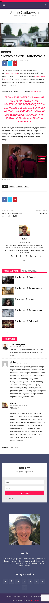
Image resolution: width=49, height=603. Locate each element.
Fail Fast (43, 214)
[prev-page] (3, 332)
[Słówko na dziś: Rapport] (8, 280)
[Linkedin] (22, 256)
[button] (4, 5)
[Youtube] (24, 260)
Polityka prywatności (36, 596)
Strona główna (5, 49)
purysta (11, 186)
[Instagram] (17, 256)
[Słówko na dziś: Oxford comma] (8, 291)
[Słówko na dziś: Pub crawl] (8, 324)
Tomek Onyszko (17, 345)
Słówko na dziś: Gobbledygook (28, 310)
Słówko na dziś (17, 49)
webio (37, 600)
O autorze (9, 596)
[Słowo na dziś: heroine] (8, 302)
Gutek (7, 60)
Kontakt (25, 596)
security (19, 186)
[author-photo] (24, 236)
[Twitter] (10, 63)
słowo (26, 186)
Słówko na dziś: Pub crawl (26, 321)
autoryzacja (35, 91)
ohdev (13, 362)
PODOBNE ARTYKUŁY (11, 271)
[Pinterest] (15, 63)
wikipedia (6, 79)
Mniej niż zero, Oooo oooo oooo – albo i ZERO (12, 215)
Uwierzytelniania (11, 73)
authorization (39, 76)
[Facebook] (4, 63)
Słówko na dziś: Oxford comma (28, 288)
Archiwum (17, 596)
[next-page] (7, 332)
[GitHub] (12, 256)
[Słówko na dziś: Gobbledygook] (8, 313)
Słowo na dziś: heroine (25, 299)
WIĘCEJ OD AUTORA (29, 271)
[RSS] (32, 256)
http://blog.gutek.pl (24, 242)
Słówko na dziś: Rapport (25, 277)
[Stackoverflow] (36, 256)
